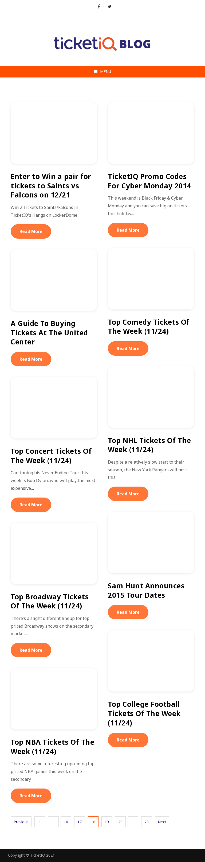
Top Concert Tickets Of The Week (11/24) (51, 455)
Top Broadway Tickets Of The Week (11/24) (50, 601)
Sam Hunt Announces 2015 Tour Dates (146, 590)
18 (93, 821)
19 (107, 821)
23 (146, 821)
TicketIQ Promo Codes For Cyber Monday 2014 (149, 181)
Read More (30, 231)
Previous (21, 821)
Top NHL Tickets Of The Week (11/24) (149, 445)
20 (120, 821)
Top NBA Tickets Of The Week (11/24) (52, 746)
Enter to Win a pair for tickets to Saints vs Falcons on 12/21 (51, 186)
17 (79, 821)
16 (66, 821)
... (53, 821)
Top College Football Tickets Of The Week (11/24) (144, 713)
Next (162, 821)
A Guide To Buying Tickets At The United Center (49, 333)
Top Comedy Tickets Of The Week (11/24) (149, 326)
